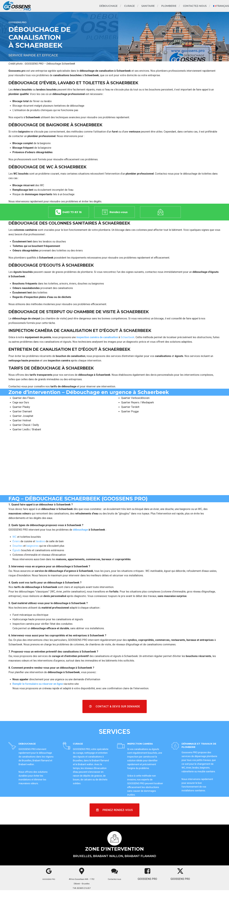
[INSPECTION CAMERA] (121, 746)
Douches (17, 545)
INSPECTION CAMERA (140, 743)
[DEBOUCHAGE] (12, 746)
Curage (129, 5)
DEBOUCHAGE (27, 743)
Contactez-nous (195, 5)
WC (14, 536)
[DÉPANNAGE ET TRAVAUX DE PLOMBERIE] (175, 746)
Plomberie (168, 5)
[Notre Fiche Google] (49, 871)
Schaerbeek (127, 337)
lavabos (40, 541)
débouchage (80, 529)
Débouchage (108, 5)
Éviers (16, 541)
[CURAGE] (66, 746)
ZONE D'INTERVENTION (114, 849)
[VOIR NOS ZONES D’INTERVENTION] (114, 838)
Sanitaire (148, 5)
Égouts (16, 550)
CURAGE (78, 743)
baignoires (32, 545)
